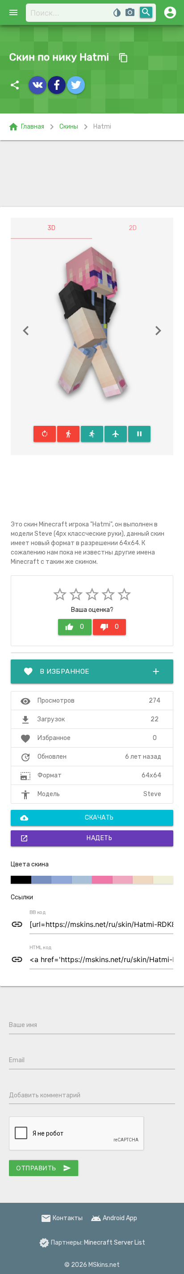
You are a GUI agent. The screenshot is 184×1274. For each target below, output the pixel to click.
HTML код (40, 948)
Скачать (67, 818)
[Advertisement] (92, 174)
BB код (37, 913)
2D (133, 228)
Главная (26, 126)
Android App (114, 1218)
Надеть (66, 838)
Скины (68, 126)
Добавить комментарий (44, 1095)
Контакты (62, 1218)
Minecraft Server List (114, 1242)
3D (51, 228)
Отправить (43, 1168)
